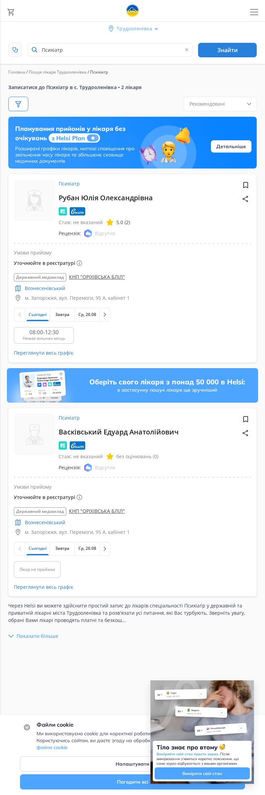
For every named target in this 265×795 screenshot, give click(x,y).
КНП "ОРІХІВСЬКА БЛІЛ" (97, 277)
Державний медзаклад (40, 277)
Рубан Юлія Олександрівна (106, 197)
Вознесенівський (45, 288)
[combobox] (110, 50)
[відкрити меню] (254, 12)
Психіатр (69, 183)
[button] (245, 198)
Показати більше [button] (37, 636)
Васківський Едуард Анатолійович (119, 432)
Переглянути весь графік (43, 352)
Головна (16, 72)
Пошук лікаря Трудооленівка (58, 72)
